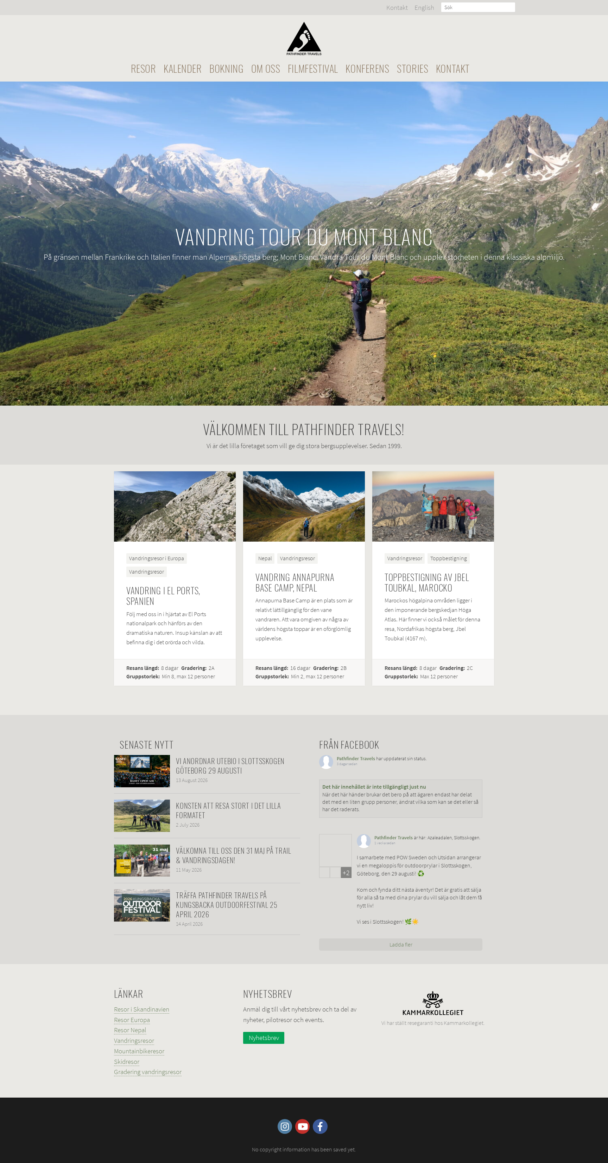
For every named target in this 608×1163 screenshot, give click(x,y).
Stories (412, 68)
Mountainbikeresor (139, 1051)
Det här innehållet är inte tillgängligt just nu (374, 786)
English (424, 7)
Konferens (367, 68)
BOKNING (226, 68)
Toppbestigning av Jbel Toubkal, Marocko (427, 582)
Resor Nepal (130, 1030)
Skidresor (126, 1061)
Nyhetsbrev (264, 1037)
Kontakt (397, 7)
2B (344, 668)
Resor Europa (132, 1019)
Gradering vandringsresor (148, 1071)
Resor (143, 68)
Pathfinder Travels (356, 758)
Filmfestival (313, 68)
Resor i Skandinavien (141, 1009)
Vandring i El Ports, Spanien (163, 595)
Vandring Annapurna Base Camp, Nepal (295, 582)
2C (470, 668)
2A (211, 668)
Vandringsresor (134, 1040)
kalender (183, 68)
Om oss (265, 68)
